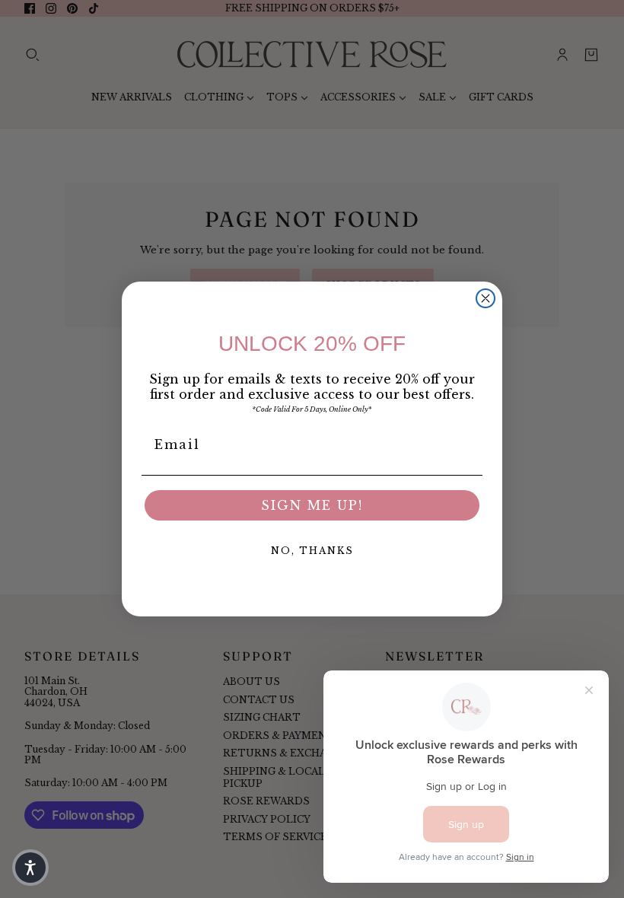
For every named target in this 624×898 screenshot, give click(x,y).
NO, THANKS (312, 550)
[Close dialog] (485, 298)
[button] (30, 867)
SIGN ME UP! (312, 505)
